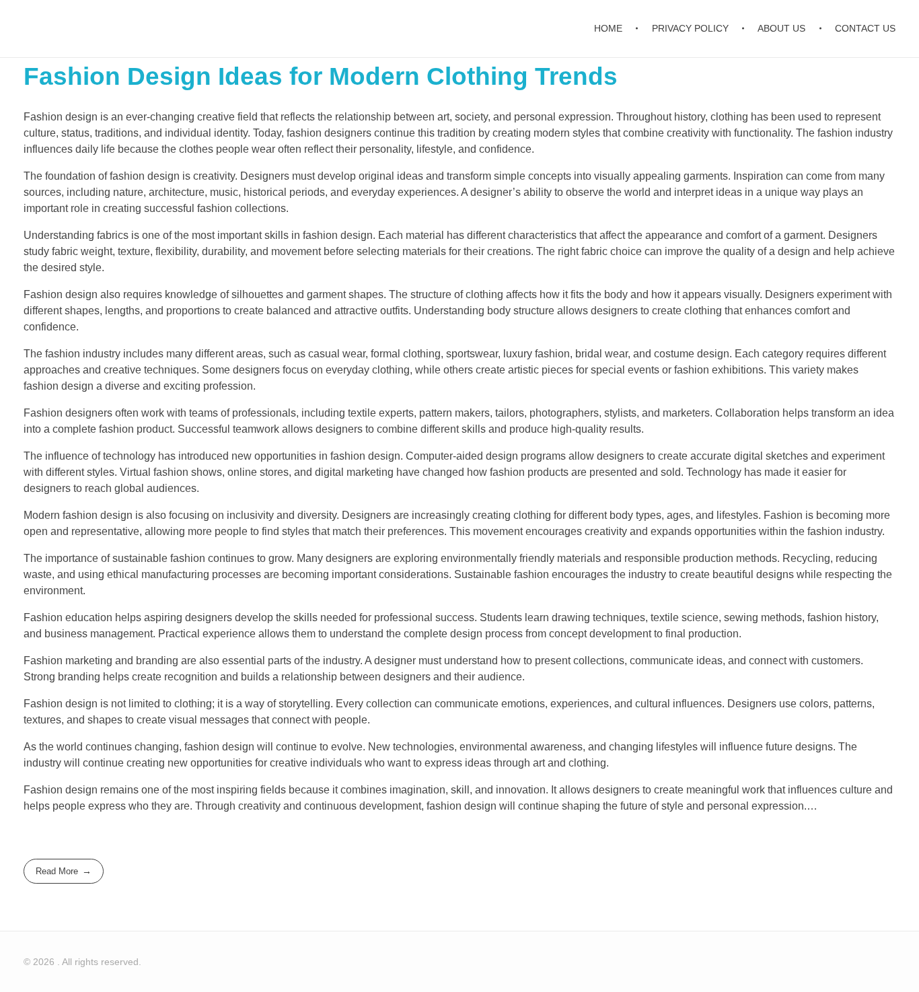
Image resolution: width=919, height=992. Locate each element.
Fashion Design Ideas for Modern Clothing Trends (321, 76)
